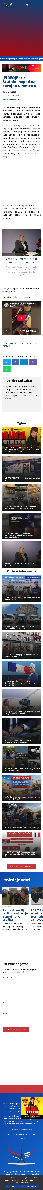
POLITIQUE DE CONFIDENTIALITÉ (25, 1186)
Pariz (36, 343)
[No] (40, 1182)
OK (8, 1186)
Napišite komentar (11, 99)
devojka (12, 343)
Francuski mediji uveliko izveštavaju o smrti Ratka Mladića (15, 915)
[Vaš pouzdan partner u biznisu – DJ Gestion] (21, 242)
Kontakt (21, 1139)
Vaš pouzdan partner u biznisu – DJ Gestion (21, 260)
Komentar (7, 978)
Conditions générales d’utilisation (21, 1134)
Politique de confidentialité (21, 1130)
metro (21, 343)
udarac (6, 346)
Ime (4, 1002)
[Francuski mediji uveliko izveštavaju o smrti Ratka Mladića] (15, 896)
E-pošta (6, 1013)
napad (29, 343)
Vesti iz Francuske (10, 96)
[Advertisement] (21, 31)
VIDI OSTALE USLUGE (21, 866)
